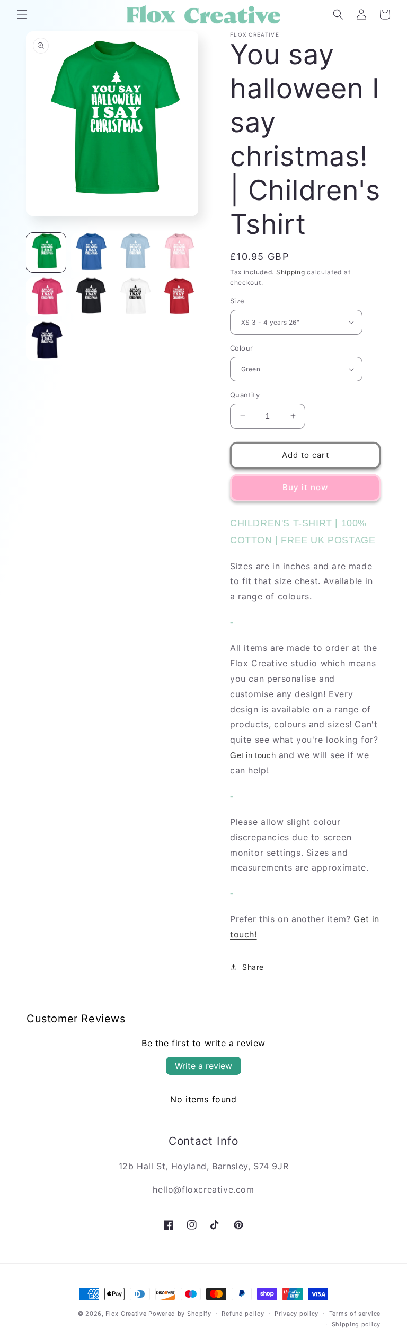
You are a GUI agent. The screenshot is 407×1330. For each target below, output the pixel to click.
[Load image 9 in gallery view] (46, 341)
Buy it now (305, 487)
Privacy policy (296, 1313)
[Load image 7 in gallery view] (134, 297)
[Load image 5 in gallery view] (46, 297)
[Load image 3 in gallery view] (134, 252)
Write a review (203, 1065)
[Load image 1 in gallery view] (46, 252)
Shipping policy (356, 1324)
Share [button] (253, 966)
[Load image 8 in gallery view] (179, 297)
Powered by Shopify (179, 1313)
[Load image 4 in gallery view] (179, 252)
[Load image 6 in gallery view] (90, 297)
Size (237, 301)
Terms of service (355, 1313)
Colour (241, 348)
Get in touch (253, 754)
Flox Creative (125, 1313)
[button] (22, 14)
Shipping (290, 272)
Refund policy (243, 1313)
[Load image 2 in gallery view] (90, 252)
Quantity (245, 394)
